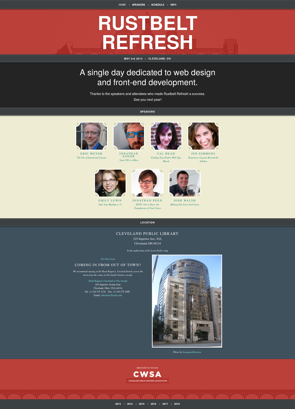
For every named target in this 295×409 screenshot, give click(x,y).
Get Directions (108, 258)
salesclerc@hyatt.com (111, 295)
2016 (153, 403)
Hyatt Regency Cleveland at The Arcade (108, 280)
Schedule (157, 4)
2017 (165, 403)
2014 (130, 403)
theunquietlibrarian (191, 352)
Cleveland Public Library (147, 233)
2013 (118, 403)
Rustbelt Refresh (147, 32)
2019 (177, 403)
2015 (141, 403)
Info (173, 4)
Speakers (138, 4)
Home (122, 4)
